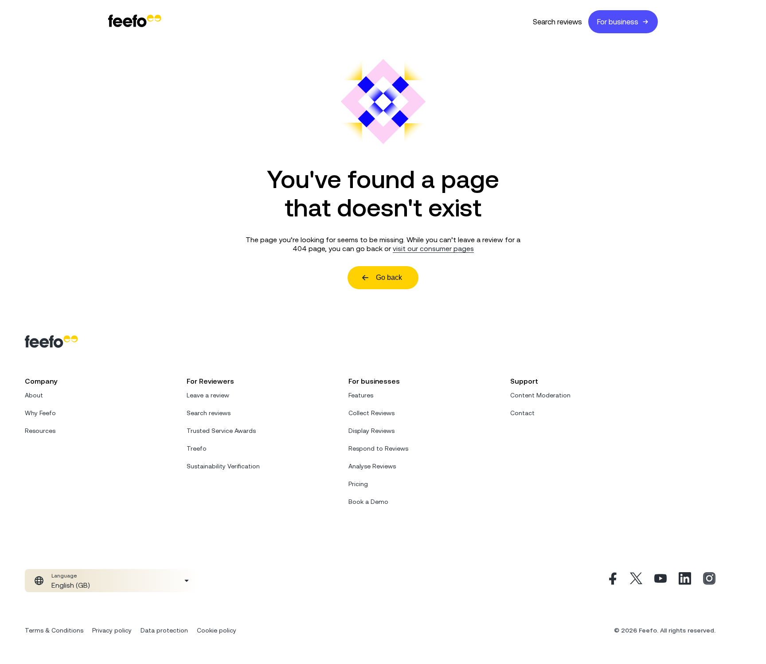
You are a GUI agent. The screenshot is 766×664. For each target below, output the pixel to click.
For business (617, 21)
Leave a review (208, 395)
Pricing (358, 483)
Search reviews (557, 21)
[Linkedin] (685, 580)
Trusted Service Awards (221, 430)
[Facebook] (612, 580)
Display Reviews (371, 430)
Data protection (164, 630)
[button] (111, 580)
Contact (522, 412)
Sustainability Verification (223, 466)
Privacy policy (112, 630)
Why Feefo (40, 412)
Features (360, 395)
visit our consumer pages (433, 248)
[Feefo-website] (134, 21)
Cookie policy (216, 630)
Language (64, 576)
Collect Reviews (371, 412)
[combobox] (111, 580)
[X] (636, 580)
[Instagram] (709, 580)
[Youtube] (660, 580)
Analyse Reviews (372, 466)
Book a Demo (368, 501)
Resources (40, 430)
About (34, 395)
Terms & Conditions (54, 630)
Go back (389, 277)
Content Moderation (540, 395)
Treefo (197, 448)
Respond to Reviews (378, 448)
